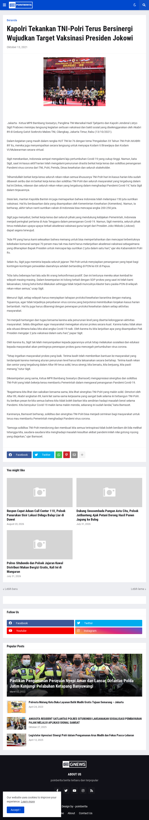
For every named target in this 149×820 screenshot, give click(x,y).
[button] (4, 5)
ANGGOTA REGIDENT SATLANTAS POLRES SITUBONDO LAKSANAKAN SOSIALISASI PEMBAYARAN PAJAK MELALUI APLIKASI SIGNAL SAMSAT (85, 720)
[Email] (74, 454)
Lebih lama (137, 588)
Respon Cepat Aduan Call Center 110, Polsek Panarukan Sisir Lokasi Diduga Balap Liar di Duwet (36, 515)
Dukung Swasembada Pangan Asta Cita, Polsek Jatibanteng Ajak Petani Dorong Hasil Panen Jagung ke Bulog (107, 515)
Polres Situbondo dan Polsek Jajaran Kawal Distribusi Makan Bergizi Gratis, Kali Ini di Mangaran (35, 567)
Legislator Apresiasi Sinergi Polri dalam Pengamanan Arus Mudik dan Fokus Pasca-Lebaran (81, 735)
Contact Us (85, 813)
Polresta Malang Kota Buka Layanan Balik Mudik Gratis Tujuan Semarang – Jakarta (76, 702)
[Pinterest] (66, 454)
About (71, 813)
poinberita (81, 806)
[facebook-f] (57, 790)
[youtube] (74, 790)
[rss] (91, 790)
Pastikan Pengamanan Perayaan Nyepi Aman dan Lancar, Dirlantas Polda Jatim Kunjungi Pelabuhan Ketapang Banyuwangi (71, 683)
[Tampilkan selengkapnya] (82, 454)
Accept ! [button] (15, 809)
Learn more (28, 801)
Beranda (12, 20)
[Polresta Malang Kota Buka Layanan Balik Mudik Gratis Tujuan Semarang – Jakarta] (16, 706)
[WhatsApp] (58, 454)
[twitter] (66, 790)
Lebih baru (11, 588)
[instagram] (83, 790)
